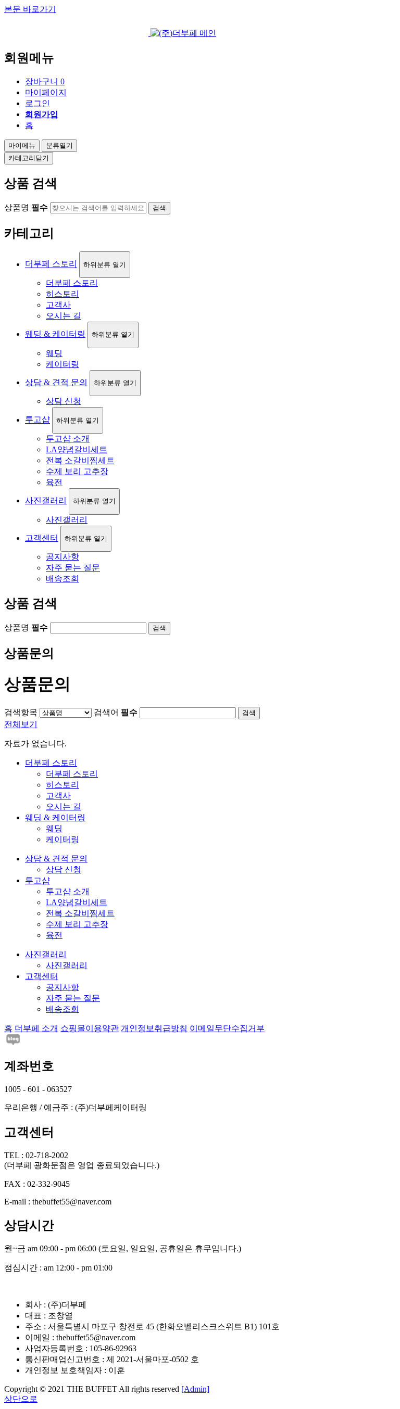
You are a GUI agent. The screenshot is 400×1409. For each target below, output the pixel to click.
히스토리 (62, 293)
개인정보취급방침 (154, 1028)
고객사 (58, 304)
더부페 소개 (36, 1028)
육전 (54, 482)
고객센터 (41, 538)
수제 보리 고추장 (77, 471)
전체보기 (21, 724)
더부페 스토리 (51, 264)
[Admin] (195, 1389)
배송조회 (62, 578)
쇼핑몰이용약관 (89, 1028)
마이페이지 (46, 92)
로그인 (37, 103)
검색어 (116, 712)
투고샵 (37, 419)
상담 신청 (63, 401)
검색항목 (21, 712)
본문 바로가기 (30, 9)
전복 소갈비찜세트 (80, 460)
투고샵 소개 (68, 438)
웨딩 (54, 353)
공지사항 (62, 556)
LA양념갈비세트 (76, 449)
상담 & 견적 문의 (56, 382)
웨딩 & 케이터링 (55, 333)
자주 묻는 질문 (73, 567)
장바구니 (45, 81)
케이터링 (62, 364)
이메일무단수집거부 (227, 1028)
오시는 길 (63, 315)
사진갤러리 (46, 500)
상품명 (26, 207)
